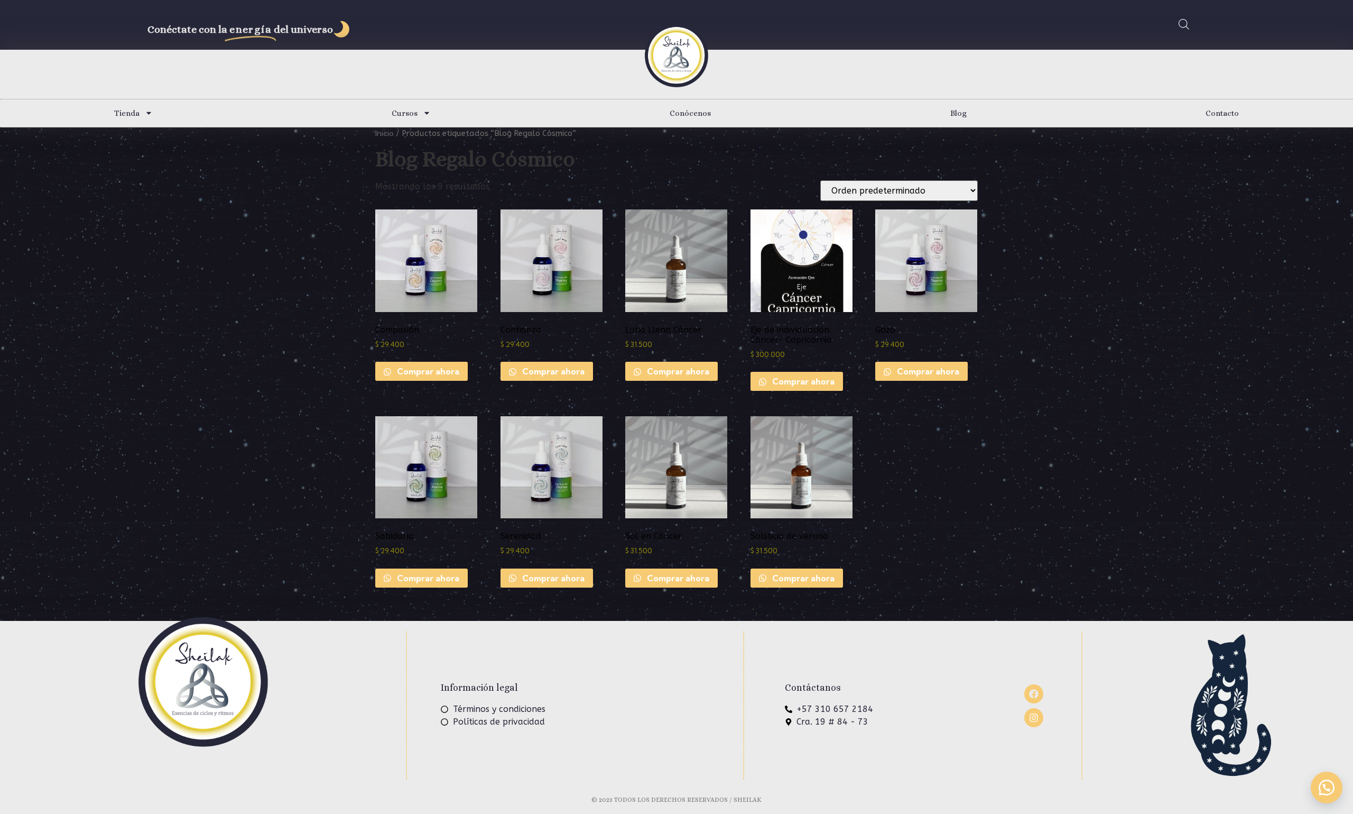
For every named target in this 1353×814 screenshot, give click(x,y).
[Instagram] (1033, 717)
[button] (1326, 787)
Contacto (1222, 113)
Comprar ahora (427, 371)
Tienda (127, 113)
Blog (958, 113)
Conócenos (690, 113)
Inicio (384, 133)
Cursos (405, 113)
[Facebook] (1033, 693)
